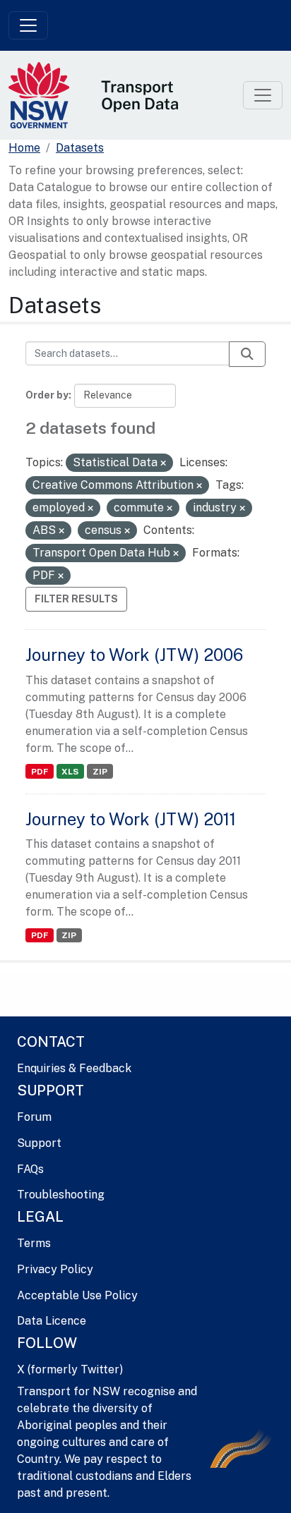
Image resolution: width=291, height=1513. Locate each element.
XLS (69, 772)
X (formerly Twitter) (70, 1369)
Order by (47, 395)
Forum (34, 1117)
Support (39, 1143)
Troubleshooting (61, 1194)
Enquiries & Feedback (74, 1068)
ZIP (100, 772)
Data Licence (51, 1320)
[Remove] (163, 463)
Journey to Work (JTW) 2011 (130, 819)
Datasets (80, 147)
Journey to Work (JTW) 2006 (134, 654)
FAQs (30, 1169)
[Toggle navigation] (28, 25)
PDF (39, 772)
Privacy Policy (55, 1269)
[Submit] (247, 354)
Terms (34, 1243)
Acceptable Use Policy (77, 1295)
